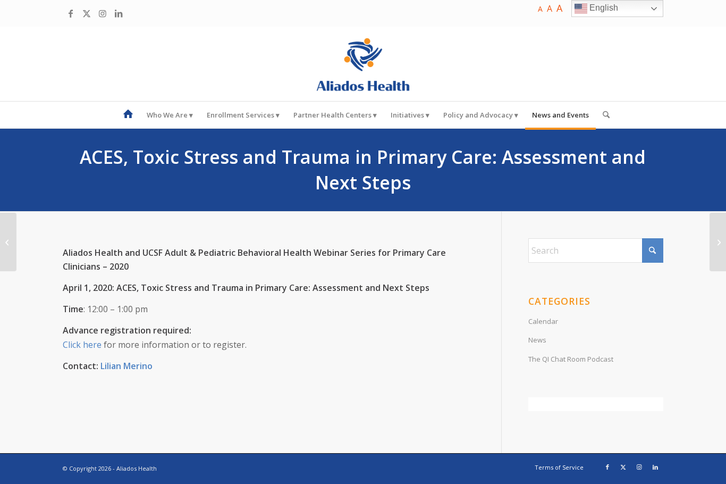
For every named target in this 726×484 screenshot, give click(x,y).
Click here (82, 345)
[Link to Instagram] (103, 13)
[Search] (603, 115)
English (602, 7)
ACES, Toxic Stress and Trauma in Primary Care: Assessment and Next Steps (363, 170)
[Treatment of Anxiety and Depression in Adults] (8, 242)
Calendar (543, 321)
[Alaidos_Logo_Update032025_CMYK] (363, 64)
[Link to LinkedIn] (118, 13)
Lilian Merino (126, 366)
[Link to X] (87, 13)
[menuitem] (128, 115)
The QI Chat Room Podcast (570, 359)
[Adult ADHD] (718, 242)
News (537, 340)
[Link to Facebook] (71, 13)
